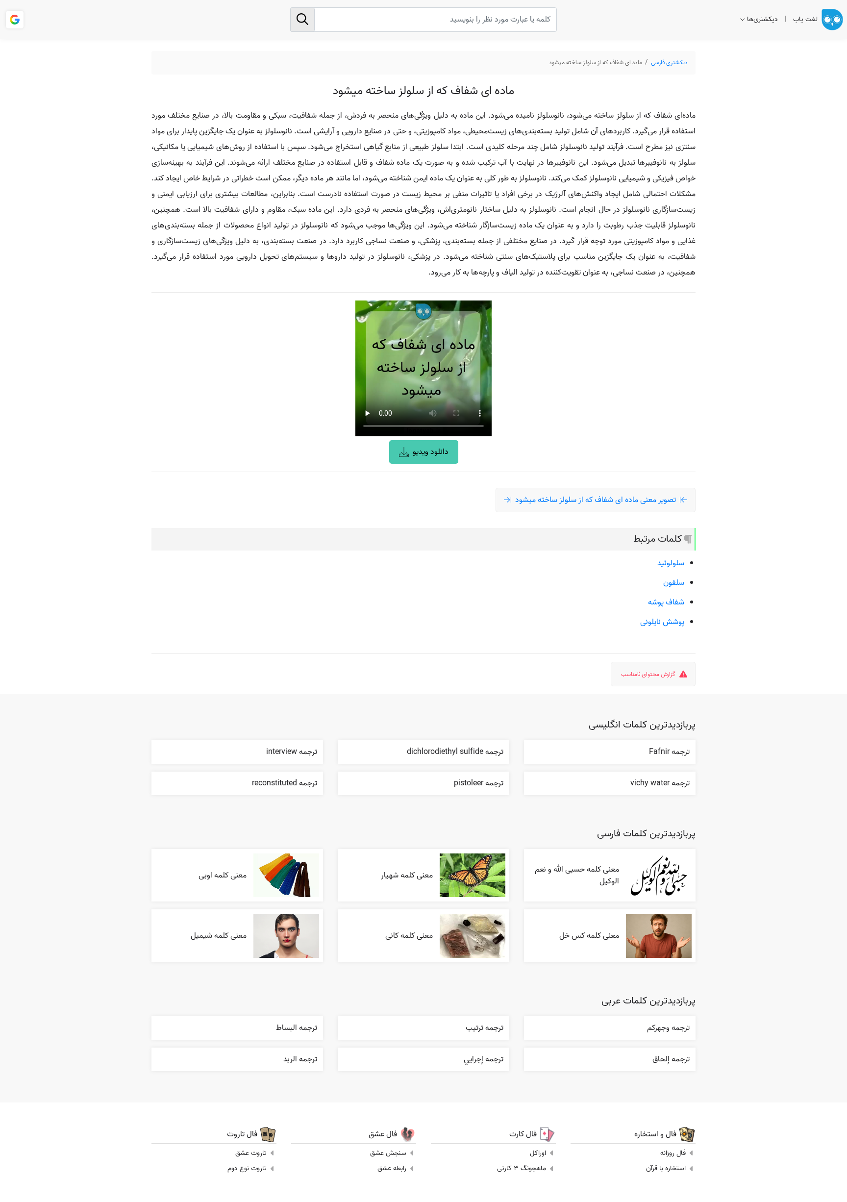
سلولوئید (670, 563)
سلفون (673, 582)
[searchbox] (423, 19)
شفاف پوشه (666, 602)
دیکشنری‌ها (762, 19)
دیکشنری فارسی (669, 62)
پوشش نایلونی (662, 622)
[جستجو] (302, 19)
